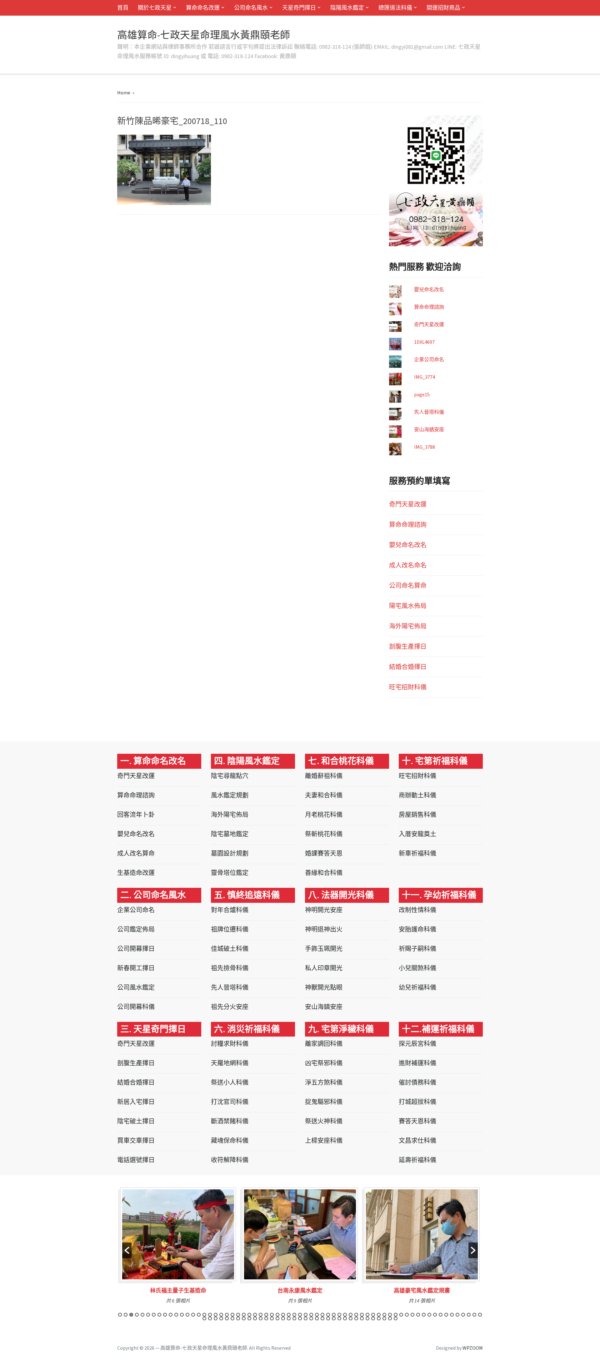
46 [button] (373, 1315)
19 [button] (221, 1315)
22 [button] (238, 1315)
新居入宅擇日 (136, 1102)
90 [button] (339, 1318)
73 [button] (244, 1318)
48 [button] (384, 1315)
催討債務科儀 (417, 1082)
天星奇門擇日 (299, 7)
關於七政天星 (155, 7)
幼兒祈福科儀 (417, 987)
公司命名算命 (408, 585)
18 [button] (216, 1315)
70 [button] (227, 1318)
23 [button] (244, 1315)
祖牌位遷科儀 (229, 929)
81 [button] (289, 1318)
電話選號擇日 (136, 1160)
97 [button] (379, 1318)
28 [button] (272, 1315)
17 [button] (210, 1315)
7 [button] (154, 1315)
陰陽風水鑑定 (347, 7)
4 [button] (137, 1315)
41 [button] (345, 1315)
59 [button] (446, 1315)
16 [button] (204, 1315)
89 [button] (334, 1318)
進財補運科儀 (417, 1063)
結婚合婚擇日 (408, 667)
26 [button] (260, 1315)
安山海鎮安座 (429, 429)
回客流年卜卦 (136, 814)
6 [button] (148, 1315)
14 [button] (193, 1315)
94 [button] (362, 1318)
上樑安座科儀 (323, 1140)
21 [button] (232, 1315)
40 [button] (339, 1315)
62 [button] (463, 1315)
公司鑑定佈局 (136, 929)
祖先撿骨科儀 (229, 968)
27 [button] (266, 1315)
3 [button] (131, 1315)
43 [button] (356, 1315)
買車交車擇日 (136, 1140)
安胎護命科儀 (417, 929)
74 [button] (249, 1318)
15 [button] (199, 1315)
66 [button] (204, 1318)
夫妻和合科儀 (323, 795)
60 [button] (452, 1315)
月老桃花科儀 (323, 814)
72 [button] (238, 1318)
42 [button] (350, 1315)
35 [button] (311, 1315)
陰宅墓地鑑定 (229, 834)
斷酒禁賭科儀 (229, 1121)
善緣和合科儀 (323, 873)
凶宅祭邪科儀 (323, 1063)
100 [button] (396, 1318)
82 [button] (294, 1318)
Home (123, 92)
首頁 (122, 7)
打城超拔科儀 (417, 1102)
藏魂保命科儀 (229, 1140)
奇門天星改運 (429, 324)
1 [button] (120, 1315)
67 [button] (210, 1318)
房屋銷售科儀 (417, 814)
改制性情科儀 (417, 910)
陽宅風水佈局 (408, 606)
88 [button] (328, 1318)
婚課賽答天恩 (323, 853)
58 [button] (440, 1315)
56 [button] (429, 1315)
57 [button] (435, 1315)
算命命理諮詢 (429, 307)
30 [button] (283, 1315)
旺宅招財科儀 (408, 687)
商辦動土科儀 (417, 795)
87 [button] (322, 1318)
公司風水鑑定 (136, 987)
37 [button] (322, 1315)
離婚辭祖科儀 (323, 776)
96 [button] (373, 1318)
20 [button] (227, 1315)
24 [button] (249, 1315)
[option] (178, 1248)
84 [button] (306, 1318)
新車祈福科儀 (417, 853)
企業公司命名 (429, 359)
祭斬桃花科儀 (323, 834)
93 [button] (356, 1318)
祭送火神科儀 (323, 1121)
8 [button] (159, 1315)
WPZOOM (472, 1348)
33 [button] (300, 1315)
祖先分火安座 (229, 1007)
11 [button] (176, 1315)
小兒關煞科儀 (417, 968)
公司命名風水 (251, 7)
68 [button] (216, 1318)
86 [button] (317, 1318)
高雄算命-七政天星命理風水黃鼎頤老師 (203, 35)
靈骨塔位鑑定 (229, 873)
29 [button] (277, 1315)
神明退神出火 (323, 929)
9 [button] (165, 1315)
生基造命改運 (136, 873)
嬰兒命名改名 (429, 289)
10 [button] (170, 1315)
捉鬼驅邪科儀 (323, 1102)
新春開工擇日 (136, 968)
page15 (422, 394)
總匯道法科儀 (395, 7)
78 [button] (272, 1318)
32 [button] (294, 1315)
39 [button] (334, 1315)
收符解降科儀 (229, 1160)
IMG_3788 (424, 447)
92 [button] (350, 1318)
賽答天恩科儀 (417, 1121)
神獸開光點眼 (323, 987)
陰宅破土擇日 (136, 1121)
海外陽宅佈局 (408, 626)
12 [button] (182, 1315)
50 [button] (396, 1315)
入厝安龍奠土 (417, 834)
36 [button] (317, 1315)
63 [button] (469, 1315)
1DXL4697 (424, 342)
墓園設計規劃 (229, 853)
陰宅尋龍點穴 (229, 776)
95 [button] (367, 1318)
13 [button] (187, 1315)
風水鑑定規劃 (229, 795)
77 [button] (266, 1318)
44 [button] (362, 1315)
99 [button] (390, 1318)
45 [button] (367, 1315)
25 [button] (255, 1315)
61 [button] (457, 1315)
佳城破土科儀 (229, 948)
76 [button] (260, 1318)
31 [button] (289, 1315)
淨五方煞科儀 (323, 1082)
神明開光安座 (323, 910)
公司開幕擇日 (136, 948)
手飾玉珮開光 (323, 948)
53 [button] (412, 1315)
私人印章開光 (323, 968)
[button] (127, 1250)
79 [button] (277, 1318)
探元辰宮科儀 (417, 1044)
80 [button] (283, 1318)
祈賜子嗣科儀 (417, 948)
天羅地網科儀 (229, 1063)
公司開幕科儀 (136, 1007)
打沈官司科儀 (229, 1102)
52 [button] (407, 1315)
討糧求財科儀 (229, 1044)
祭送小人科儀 (229, 1082)
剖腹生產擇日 (408, 646)
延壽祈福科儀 (417, 1160)
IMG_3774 (424, 377)
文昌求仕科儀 (417, 1140)
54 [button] (418, 1315)
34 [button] (306, 1315)
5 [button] (142, 1315)
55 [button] (424, 1315)
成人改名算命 (136, 853)
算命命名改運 (203, 7)
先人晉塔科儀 (429, 412)
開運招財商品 (443, 7)
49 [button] (390, 1315)
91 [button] (345, 1318)
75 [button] (255, 1318)
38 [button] (328, 1315)
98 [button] (384, 1318)
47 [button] (379, 1315)
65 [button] (480, 1315)
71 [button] (232, 1318)
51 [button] (401, 1315)
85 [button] (311, 1318)
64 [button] (474, 1315)
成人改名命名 (408, 565)
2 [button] (126, 1315)
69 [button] (221, 1318)
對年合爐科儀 (229, 910)
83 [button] (300, 1318)
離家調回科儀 (323, 1044)
